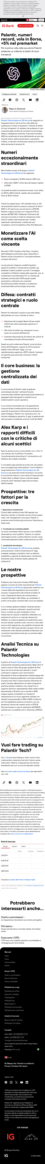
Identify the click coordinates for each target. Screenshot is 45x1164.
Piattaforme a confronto (14, 1010)
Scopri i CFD (10, 971)
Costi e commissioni (12, 975)
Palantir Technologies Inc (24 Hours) (15, 120)
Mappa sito (11, 1063)
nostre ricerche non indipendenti (21, 834)
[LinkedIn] (37, 99)
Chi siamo (23, 1066)
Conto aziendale (11, 981)
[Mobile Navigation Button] (42, 26)
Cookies (15, 1066)
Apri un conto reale (25, 26)
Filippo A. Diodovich (17, 109)
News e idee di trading (13, 1020)
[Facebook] (10, 99)
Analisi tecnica (24, 94)
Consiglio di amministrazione (16, 1040)
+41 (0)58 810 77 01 (16, 1037)
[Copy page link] (3, 99)
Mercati (8, 952)
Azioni (35, 94)
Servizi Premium (11, 978)
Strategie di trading (12, 1023)
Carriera (16, 1150)
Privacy (8, 1066)
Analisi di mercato (12, 1016)
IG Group (8, 1150)
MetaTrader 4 (10, 1004)
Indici (23, 846)
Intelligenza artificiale (9, 94)
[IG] (8, 25)
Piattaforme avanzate (13, 1007)
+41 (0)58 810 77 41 (20, 1034)
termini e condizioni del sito (35, 885)
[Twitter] (24, 99)
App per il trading (12, 994)
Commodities (10, 962)
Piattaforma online (12, 991)
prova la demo (24, 771)
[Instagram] (17, 99)
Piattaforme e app (12, 987)
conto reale (12, 771)
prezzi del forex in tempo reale (22, 879)
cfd (7, 757)
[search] (37, 26)
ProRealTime (10, 1001)
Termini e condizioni (25, 1063)
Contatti (8, 1030)
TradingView (10, 997)
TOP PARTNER (22, 1127)
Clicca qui (16, 1049)
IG (5, 1063)
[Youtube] (30, 99)
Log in (41, 20)
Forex (5, 846)
